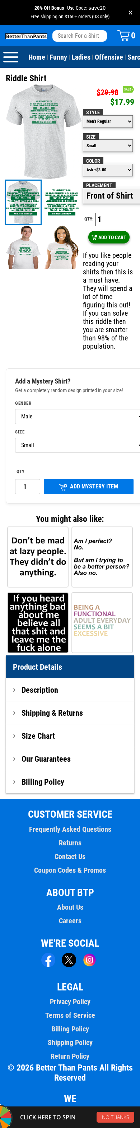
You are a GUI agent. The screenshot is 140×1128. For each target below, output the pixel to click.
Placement (99, 185)
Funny (58, 57)
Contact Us (70, 856)
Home (36, 57)
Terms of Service (70, 1015)
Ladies (80, 57)
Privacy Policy (70, 1001)
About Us (70, 907)
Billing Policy (43, 781)
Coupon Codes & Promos (70, 870)
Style (93, 112)
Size (90, 137)
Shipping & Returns (52, 713)
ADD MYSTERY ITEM (94, 486)
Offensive (109, 57)
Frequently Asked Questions (70, 829)
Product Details (37, 667)
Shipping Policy (70, 1042)
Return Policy (70, 1056)
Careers (70, 920)
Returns (70, 843)
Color (93, 161)
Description (40, 690)
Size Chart (38, 736)
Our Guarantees (46, 758)
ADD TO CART (112, 237)
